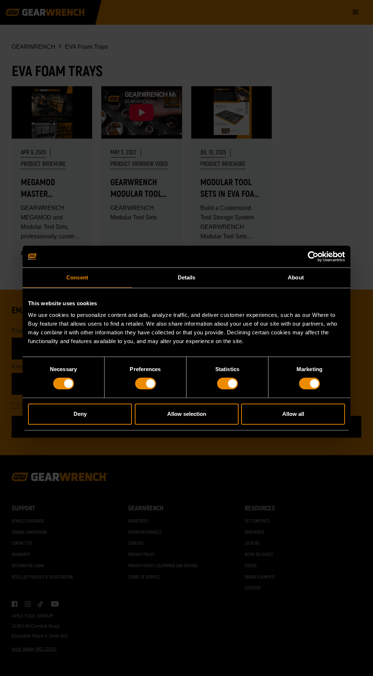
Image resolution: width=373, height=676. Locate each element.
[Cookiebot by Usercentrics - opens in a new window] (313, 256)
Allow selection (186, 414)
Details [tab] (187, 277)
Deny (80, 414)
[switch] (145, 383)
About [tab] (296, 277)
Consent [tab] (77, 277)
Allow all (293, 414)
